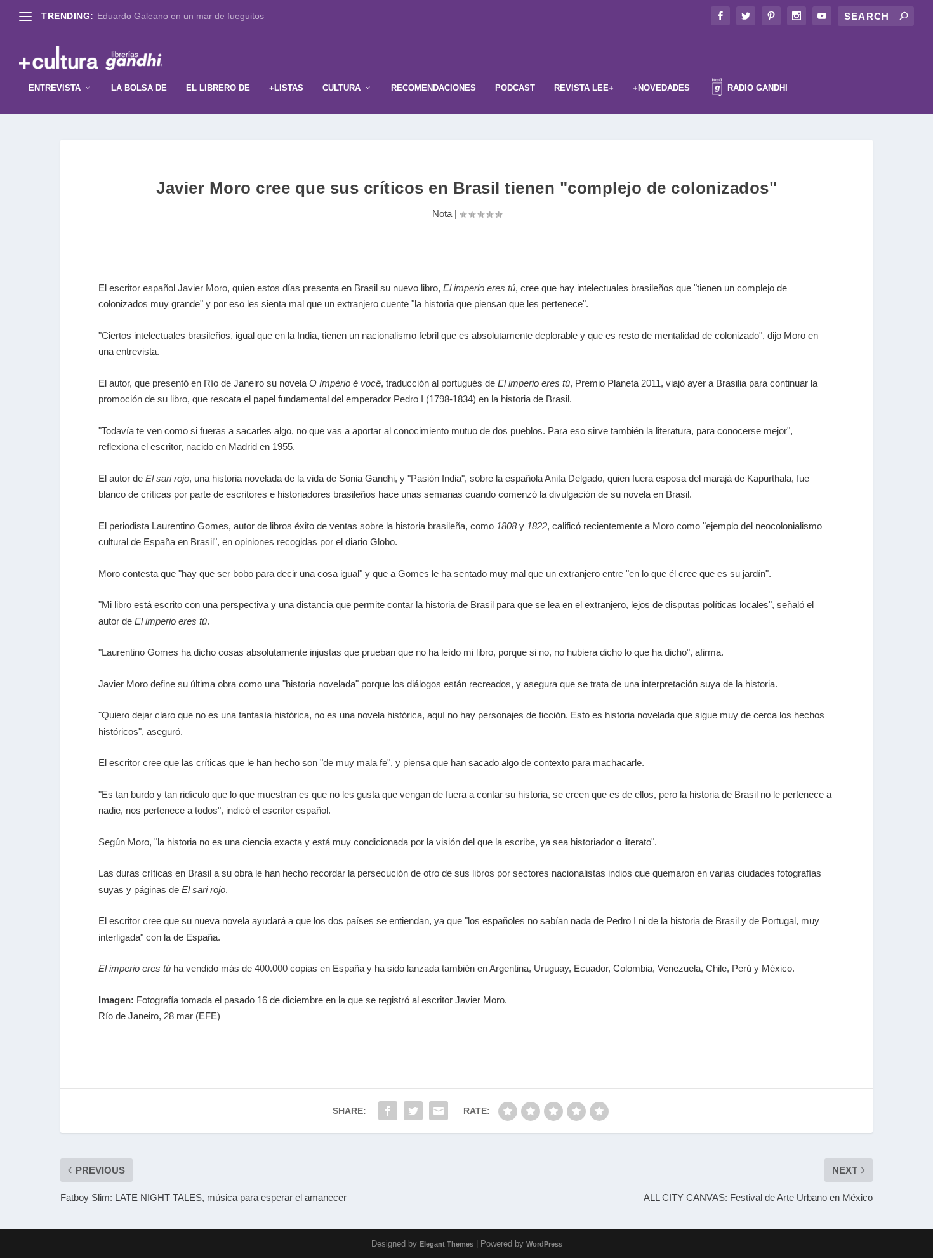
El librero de (218, 88)
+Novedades (661, 88)
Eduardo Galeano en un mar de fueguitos (180, 16)
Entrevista (55, 88)
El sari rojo (167, 478)
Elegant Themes (446, 1244)
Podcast (515, 88)
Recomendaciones (433, 88)
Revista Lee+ (584, 88)
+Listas (286, 88)
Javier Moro (202, 287)
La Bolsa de (139, 88)
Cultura (341, 88)
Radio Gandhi (756, 88)
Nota (442, 213)
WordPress (544, 1244)
